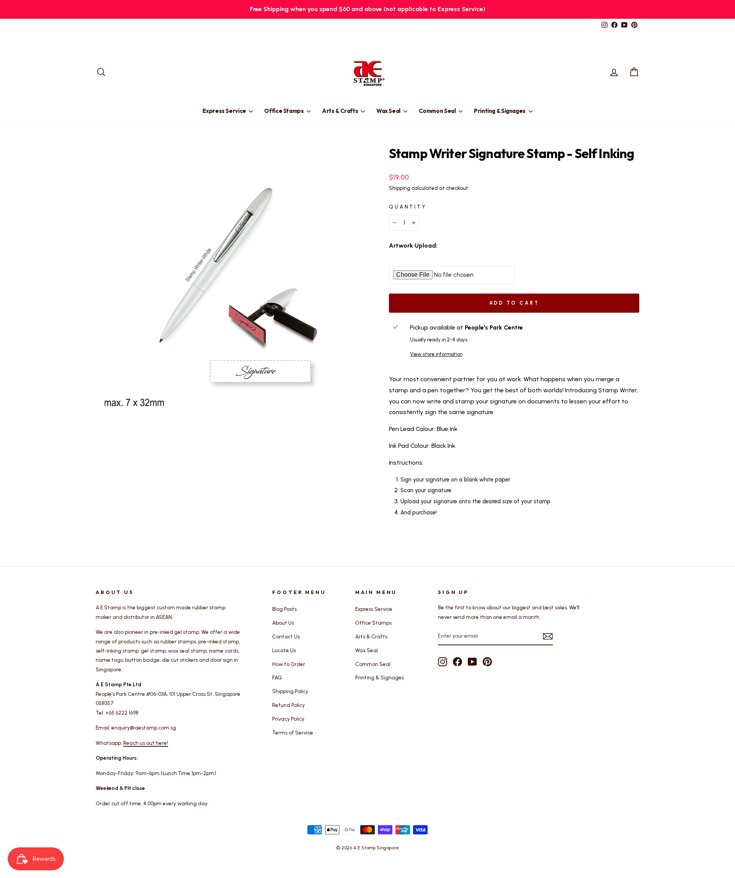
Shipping (399, 188)
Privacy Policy (288, 719)
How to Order (288, 664)
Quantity (407, 207)
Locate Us (284, 650)
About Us (283, 623)
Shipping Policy (290, 691)
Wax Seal (389, 110)
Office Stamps (284, 110)
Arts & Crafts (340, 110)
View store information (436, 354)
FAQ (277, 677)
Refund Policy (288, 705)
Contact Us (286, 636)
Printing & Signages (500, 110)
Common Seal (438, 110)
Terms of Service (292, 732)
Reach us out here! (145, 743)
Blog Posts (284, 609)
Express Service (225, 110)
